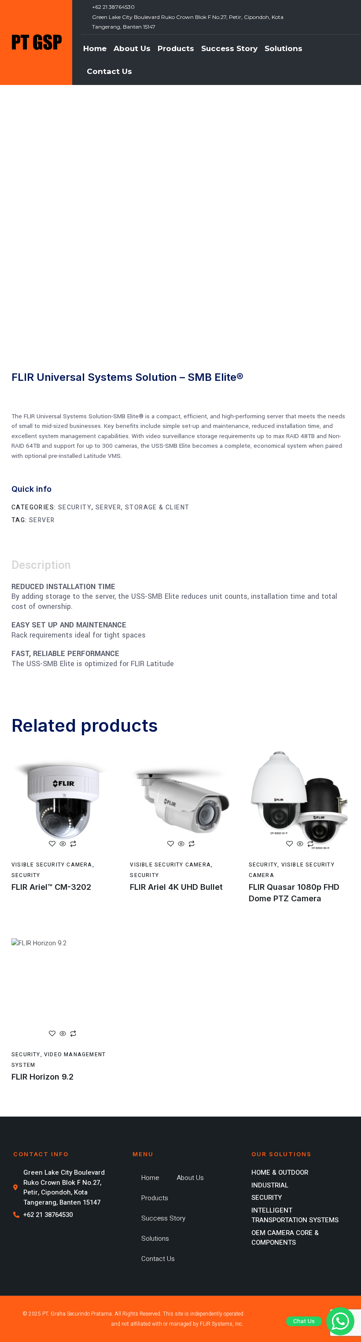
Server (42, 520)
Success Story (229, 48)
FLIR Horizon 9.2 (42, 1076)
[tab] (53, 565)
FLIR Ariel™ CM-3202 (51, 887)
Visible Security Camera (51, 865)
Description (41, 565)
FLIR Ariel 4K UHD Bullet (176, 887)
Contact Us (109, 71)
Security (75, 507)
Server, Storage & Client (143, 507)
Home (95, 48)
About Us (132, 48)
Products (176, 48)
